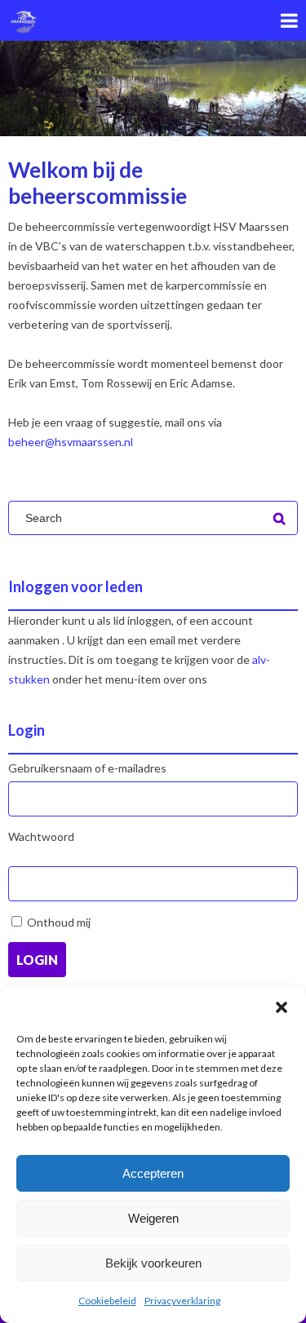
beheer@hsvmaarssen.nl (70, 442)
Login (37, 959)
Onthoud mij (59, 922)
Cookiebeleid (107, 1300)
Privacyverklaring (182, 1300)
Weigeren (153, 1218)
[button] (281, 1007)
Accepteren (153, 1173)
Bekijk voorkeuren (153, 1263)
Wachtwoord (41, 836)
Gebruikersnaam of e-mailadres (87, 768)
